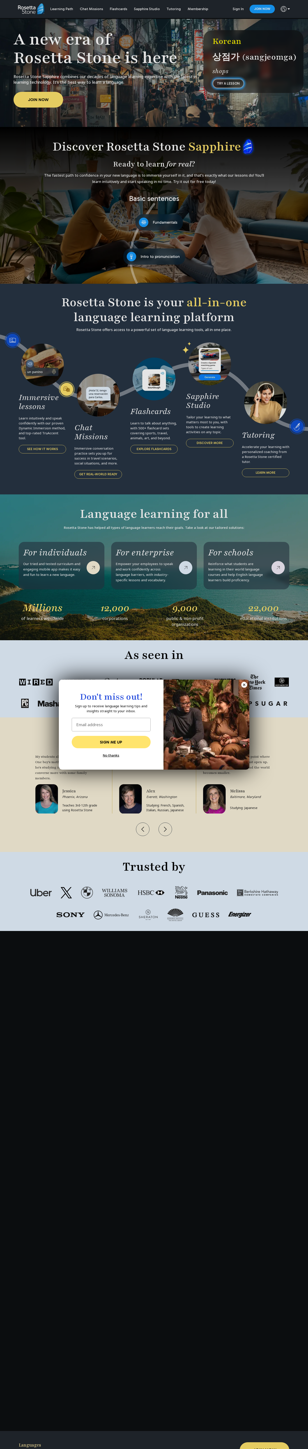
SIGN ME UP (111, 741)
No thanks (111, 755)
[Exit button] (244, 685)
